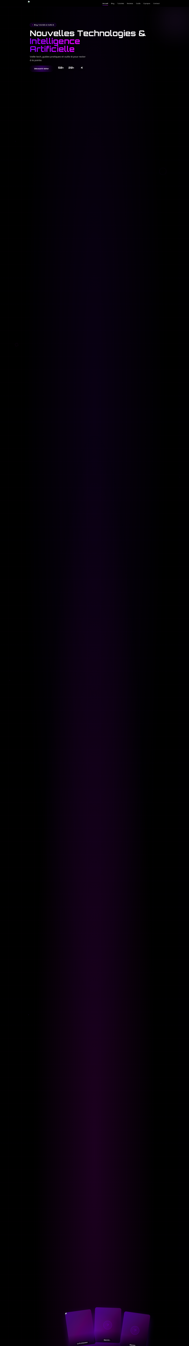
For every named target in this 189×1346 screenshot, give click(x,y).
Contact (156, 3)
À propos (147, 3)
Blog (112, 3)
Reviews (130, 3)
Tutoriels (120, 3)
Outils (138, 3)
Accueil (105, 3)
